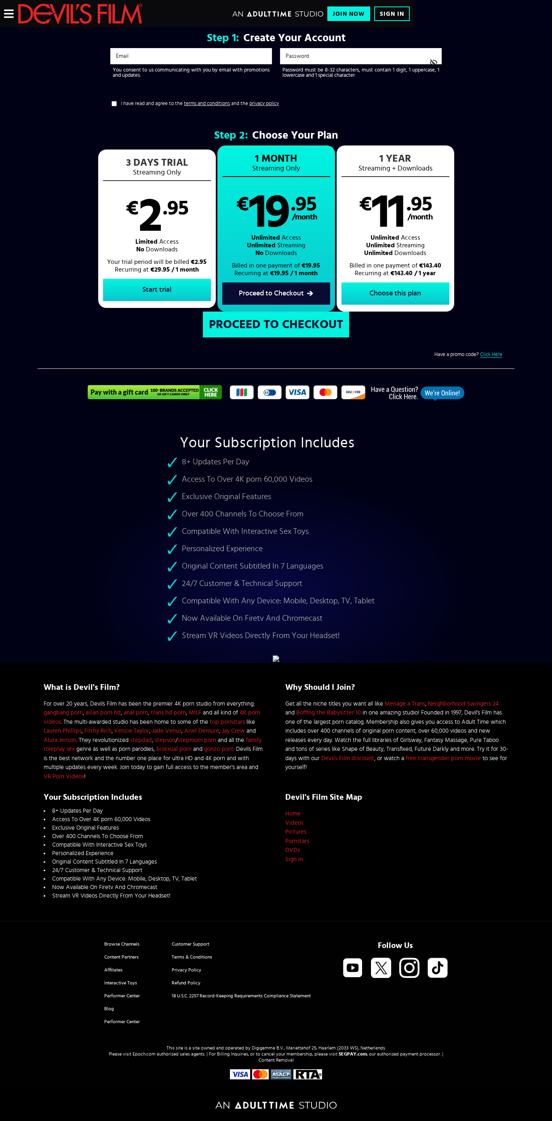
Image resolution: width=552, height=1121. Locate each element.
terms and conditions (207, 103)
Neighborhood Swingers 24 (463, 704)
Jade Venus (166, 731)
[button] (157, 229)
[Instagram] (409, 968)
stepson (165, 740)
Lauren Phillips (63, 731)
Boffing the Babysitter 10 (328, 713)
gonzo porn (219, 749)
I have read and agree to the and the (200, 103)
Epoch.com (144, 1053)
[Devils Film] (80, 14)
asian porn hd (103, 713)
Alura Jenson (60, 740)
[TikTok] (438, 968)
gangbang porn (63, 713)
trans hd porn (168, 713)
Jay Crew (233, 731)
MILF (195, 713)
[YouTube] (353, 968)
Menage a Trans (405, 704)
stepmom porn (197, 740)
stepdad (141, 740)
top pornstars (227, 722)
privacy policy (264, 103)
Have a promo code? (468, 354)
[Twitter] (381, 968)
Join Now (349, 14)
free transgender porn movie (443, 758)
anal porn (136, 713)
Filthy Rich (98, 731)
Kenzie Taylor (131, 731)
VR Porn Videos (64, 776)
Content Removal (276, 1060)
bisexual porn (174, 749)
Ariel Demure (201, 731)
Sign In (392, 14)
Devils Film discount (347, 758)
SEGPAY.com (353, 1053)
